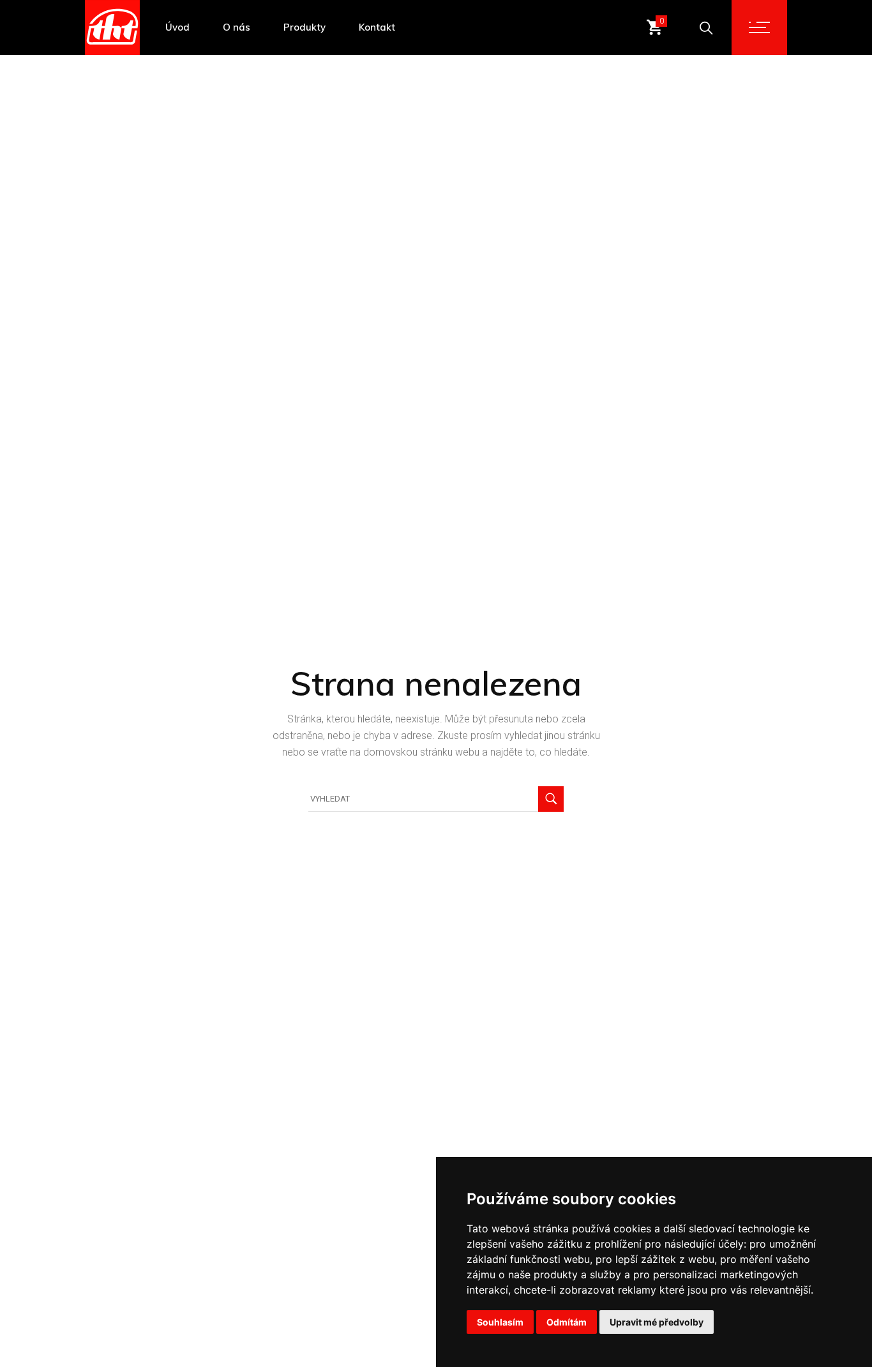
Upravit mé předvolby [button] (656, 1322)
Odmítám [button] (566, 1322)
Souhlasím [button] (500, 1322)
